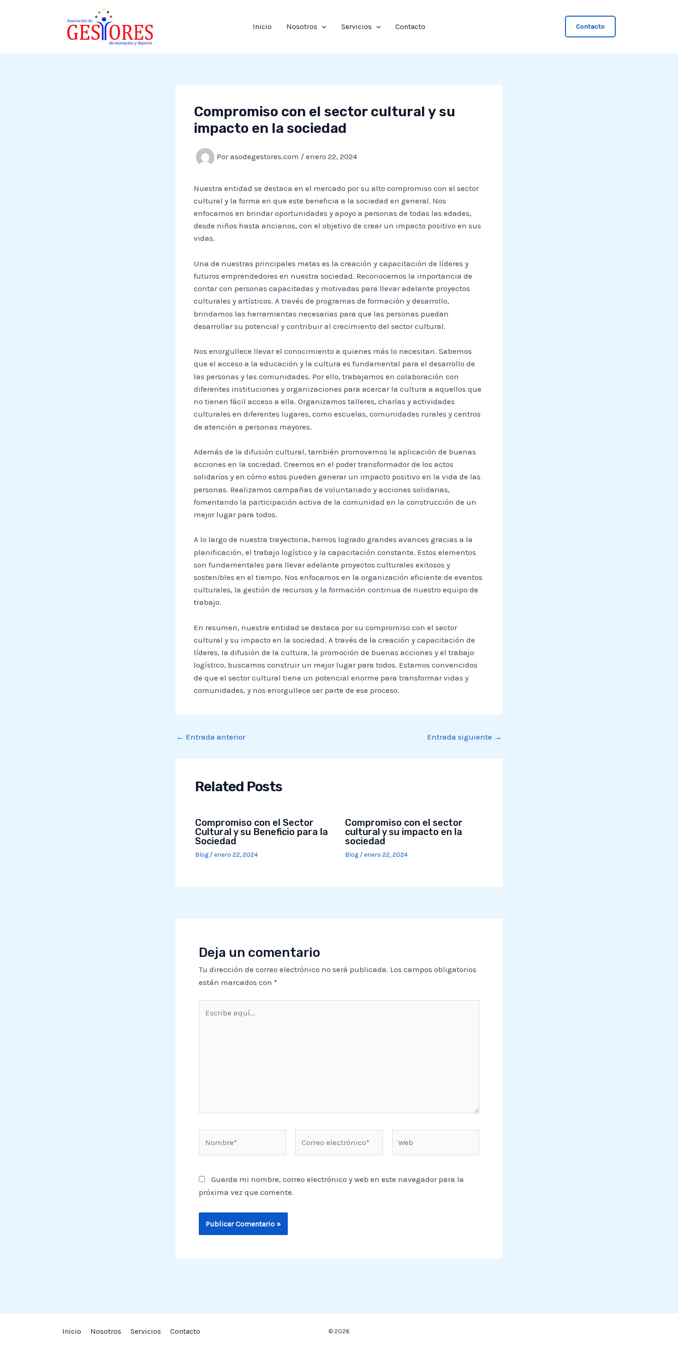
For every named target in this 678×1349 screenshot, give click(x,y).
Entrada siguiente (464, 737)
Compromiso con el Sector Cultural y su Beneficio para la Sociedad (261, 832)
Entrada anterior (210, 737)
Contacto (410, 26)
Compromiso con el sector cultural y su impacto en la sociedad (404, 832)
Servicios (356, 26)
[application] (322, 26)
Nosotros (301, 26)
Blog (201, 855)
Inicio (262, 26)
